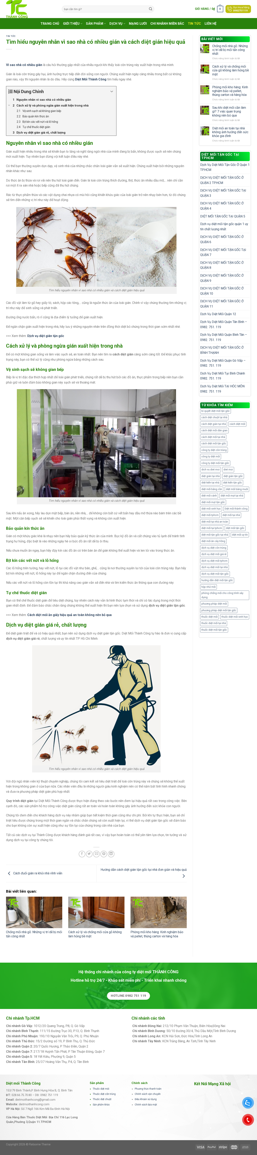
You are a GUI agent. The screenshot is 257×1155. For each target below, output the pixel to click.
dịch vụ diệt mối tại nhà (214, 567)
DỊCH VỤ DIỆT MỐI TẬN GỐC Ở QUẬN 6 (222, 239)
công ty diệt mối (210, 456)
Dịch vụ (115, 23)
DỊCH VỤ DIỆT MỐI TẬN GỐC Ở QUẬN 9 (222, 278)
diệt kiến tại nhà (210, 482)
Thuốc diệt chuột (102, 1099)
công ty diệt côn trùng (214, 450)
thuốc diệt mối (209, 616)
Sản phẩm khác (101, 1104)
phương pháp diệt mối (214, 603)
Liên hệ (210, 23)
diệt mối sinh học (211, 508)
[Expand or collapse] (111, 91)
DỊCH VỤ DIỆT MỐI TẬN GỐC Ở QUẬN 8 (222, 265)
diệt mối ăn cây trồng (213, 541)
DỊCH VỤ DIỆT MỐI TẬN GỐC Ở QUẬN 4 (222, 205)
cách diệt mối (237, 423)
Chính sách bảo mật (146, 1104)
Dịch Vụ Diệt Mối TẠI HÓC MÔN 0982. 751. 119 (222, 388)
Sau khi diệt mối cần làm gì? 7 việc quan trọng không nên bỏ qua (229, 111)
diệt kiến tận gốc (232, 482)
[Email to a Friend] (96, 854)
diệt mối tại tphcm (211, 528)
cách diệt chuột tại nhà (214, 417)
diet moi (228, 469)
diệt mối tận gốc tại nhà (214, 534)
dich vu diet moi (210, 469)
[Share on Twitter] (89, 854)
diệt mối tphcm (210, 515)
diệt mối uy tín (240, 534)
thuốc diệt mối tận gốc (214, 629)
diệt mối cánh (209, 495)
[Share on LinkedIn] (111, 854)
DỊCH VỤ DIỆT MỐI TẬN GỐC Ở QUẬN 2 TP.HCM (222, 180)
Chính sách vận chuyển (148, 1094)
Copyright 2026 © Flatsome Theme (28, 1144)
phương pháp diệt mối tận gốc (218, 610)
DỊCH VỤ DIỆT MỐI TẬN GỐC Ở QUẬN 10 (222, 290)
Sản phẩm (94, 23)
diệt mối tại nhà (231, 515)
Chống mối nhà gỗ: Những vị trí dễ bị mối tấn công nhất (230, 50)
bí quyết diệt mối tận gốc (215, 410)
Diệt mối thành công (236, 508)
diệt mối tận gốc (235, 528)
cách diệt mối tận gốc (213, 443)
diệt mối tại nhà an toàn (214, 521)
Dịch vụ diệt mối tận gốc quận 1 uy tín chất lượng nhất (224, 226)
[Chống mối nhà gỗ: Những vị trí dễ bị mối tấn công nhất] (34, 912)
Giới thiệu (71, 23)
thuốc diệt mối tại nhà (213, 623)
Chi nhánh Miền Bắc (167, 23)
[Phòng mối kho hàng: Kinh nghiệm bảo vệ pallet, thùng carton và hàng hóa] (159, 912)
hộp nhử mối (208, 586)
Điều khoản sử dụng (146, 1099)
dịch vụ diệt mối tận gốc (215, 573)
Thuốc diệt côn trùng (104, 1094)
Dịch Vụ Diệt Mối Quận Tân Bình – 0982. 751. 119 (223, 324)
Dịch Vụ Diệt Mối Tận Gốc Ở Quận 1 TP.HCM (225, 167)
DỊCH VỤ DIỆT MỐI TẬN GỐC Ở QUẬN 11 (222, 303)
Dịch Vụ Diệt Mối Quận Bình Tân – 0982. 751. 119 (223, 337)
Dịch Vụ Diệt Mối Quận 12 (218, 314)
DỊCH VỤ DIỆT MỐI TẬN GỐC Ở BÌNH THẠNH (222, 350)
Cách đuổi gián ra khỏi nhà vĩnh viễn (37, 873)
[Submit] (150, 9)
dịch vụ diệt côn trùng (213, 547)
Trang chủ (50, 23)
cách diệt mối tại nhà (213, 436)
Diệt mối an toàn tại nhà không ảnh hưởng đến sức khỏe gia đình (230, 132)
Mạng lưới (138, 23)
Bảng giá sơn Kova (102, 1046)
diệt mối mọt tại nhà (232, 495)
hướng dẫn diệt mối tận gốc (217, 580)
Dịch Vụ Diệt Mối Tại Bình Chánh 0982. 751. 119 (222, 376)
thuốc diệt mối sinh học (234, 616)
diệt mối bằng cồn (211, 489)
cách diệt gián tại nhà (213, 423)
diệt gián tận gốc (233, 476)
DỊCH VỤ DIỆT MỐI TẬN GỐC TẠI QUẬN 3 (223, 193)
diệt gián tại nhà (210, 476)
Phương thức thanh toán (148, 1088)
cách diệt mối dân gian (214, 430)
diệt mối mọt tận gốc (213, 502)
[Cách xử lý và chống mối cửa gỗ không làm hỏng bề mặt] (96, 912)
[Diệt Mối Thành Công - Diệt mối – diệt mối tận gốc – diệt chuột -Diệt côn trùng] (31, 9)
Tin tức (194, 23)
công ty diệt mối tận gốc (215, 463)
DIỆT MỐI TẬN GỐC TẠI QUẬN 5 (222, 216)
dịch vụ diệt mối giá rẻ (213, 554)
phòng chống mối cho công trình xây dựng (222, 595)
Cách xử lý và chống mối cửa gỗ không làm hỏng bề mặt (230, 70)
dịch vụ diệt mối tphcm (214, 560)
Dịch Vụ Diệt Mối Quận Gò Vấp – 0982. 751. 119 (223, 363)
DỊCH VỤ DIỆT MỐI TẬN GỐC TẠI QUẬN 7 (223, 252)
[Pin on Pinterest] (103, 854)
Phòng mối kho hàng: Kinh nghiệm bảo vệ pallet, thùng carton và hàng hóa (157, 934)
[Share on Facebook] (82, 854)
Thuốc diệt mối (101, 1088)
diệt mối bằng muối (237, 489)
